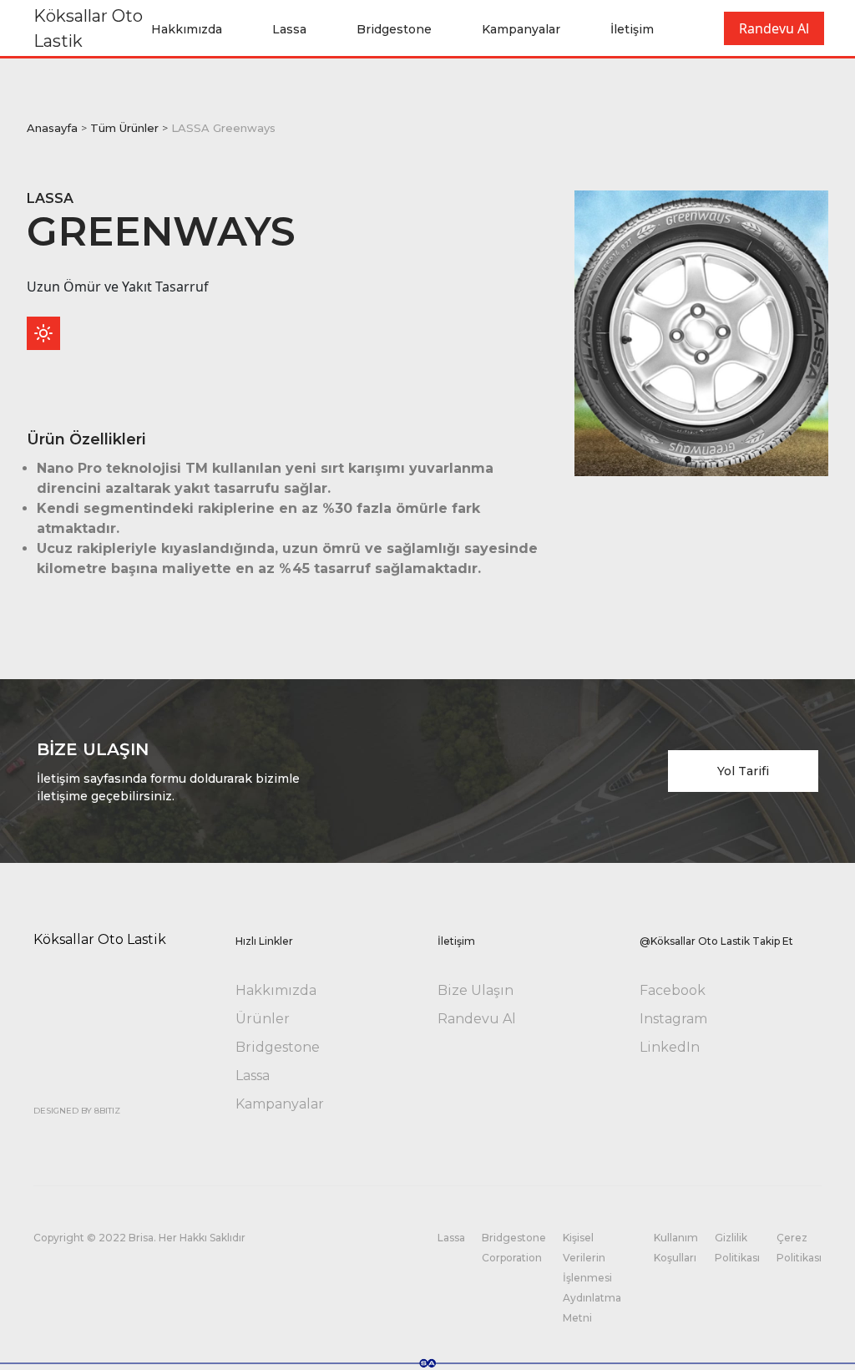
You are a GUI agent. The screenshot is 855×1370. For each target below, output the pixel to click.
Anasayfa (52, 127)
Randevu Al (774, 28)
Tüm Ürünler (124, 127)
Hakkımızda (186, 29)
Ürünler (262, 1019)
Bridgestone (394, 29)
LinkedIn (670, 1047)
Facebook (673, 990)
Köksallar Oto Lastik (88, 28)
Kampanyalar (521, 29)
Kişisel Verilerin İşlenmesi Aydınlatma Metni (592, 1277)
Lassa (289, 29)
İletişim (632, 29)
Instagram (673, 1019)
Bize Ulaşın (476, 990)
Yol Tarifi (743, 771)
